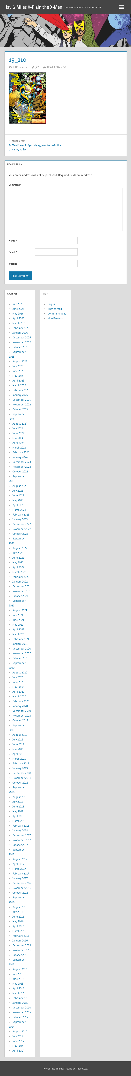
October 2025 (20, 347)
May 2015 (18, 983)
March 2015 (19, 993)
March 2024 (19, 447)
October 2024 (20, 409)
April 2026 (18, 318)
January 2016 (20, 940)
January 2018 (20, 830)
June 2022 (18, 557)
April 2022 (18, 567)
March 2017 (19, 868)
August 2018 (19, 797)
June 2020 (18, 682)
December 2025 (21, 337)
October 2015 (20, 955)
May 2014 (18, 1045)
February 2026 (20, 328)
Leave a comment (56, 67)
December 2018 (21, 773)
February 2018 (20, 825)
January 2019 (20, 768)
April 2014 (18, 1050)
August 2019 (19, 734)
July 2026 (17, 304)
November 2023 (21, 466)
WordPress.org (56, 318)
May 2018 (18, 811)
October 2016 (20, 892)
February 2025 (20, 390)
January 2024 (20, 457)
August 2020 (19, 672)
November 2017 (21, 840)
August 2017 (19, 859)
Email (13, 252)
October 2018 (20, 782)
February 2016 (20, 935)
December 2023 (21, 462)
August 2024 (19, 423)
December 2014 (21, 1007)
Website (13, 263)
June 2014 (18, 1041)
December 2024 (21, 399)
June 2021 (18, 619)
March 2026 (19, 323)
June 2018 (18, 806)
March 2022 (19, 572)
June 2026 (18, 308)
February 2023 (20, 514)
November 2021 (21, 591)
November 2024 (21, 404)
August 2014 (19, 1031)
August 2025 (19, 361)
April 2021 (18, 629)
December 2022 (21, 524)
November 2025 (21, 342)
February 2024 (20, 452)
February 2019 (20, 763)
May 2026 (18, 313)
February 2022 (20, 576)
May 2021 (17, 624)
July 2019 (17, 739)
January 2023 (20, 519)
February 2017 (20, 873)
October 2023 (20, 471)
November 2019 (21, 715)
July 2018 (17, 801)
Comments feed (57, 313)
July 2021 (17, 615)
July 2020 (17, 677)
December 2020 (21, 648)
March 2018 (19, 821)
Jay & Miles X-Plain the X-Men (34, 7)
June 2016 (18, 916)
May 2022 (17, 562)
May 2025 (18, 375)
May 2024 (18, 438)
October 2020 (20, 658)
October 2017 (20, 844)
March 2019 (19, 758)
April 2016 (18, 926)
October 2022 (20, 533)
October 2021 (20, 596)
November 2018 (21, 777)
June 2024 (18, 433)
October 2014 (20, 1017)
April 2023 (18, 505)
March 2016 (19, 931)
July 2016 (17, 911)
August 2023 (19, 485)
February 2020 (20, 701)
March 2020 (19, 696)
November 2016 (21, 888)
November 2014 (21, 1012)
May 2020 (18, 687)
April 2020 (18, 691)
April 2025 (18, 380)
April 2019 (18, 754)
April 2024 (18, 442)
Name (13, 240)
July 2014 (17, 1036)
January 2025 (20, 395)
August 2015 (19, 969)
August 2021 (19, 610)
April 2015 (18, 988)
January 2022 (20, 581)
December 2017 (21, 835)
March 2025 (19, 385)
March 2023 (19, 509)
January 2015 (20, 1002)
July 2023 (17, 490)
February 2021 (20, 639)
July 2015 (17, 974)
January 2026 (20, 332)
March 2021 (19, 634)
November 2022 (21, 529)
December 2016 (21, 883)
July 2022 (17, 552)
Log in (51, 304)
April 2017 (18, 864)
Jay (37, 67)
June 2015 (18, 978)
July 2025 (17, 366)
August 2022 (19, 548)
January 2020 (20, 706)
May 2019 (18, 749)
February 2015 (20, 998)
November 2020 (21, 653)
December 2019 (21, 710)
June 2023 (18, 495)
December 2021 (21, 586)
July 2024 (17, 428)
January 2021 (20, 643)
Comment (15, 184)
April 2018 (18, 816)
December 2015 (21, 945)
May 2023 (17, 500)
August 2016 (19, 907)
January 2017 (20, 878)
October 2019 (20, 720)
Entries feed (55, 308)
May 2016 (18, 921)
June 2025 (18, 371)
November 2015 (21, 950)
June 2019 (18, 744)
